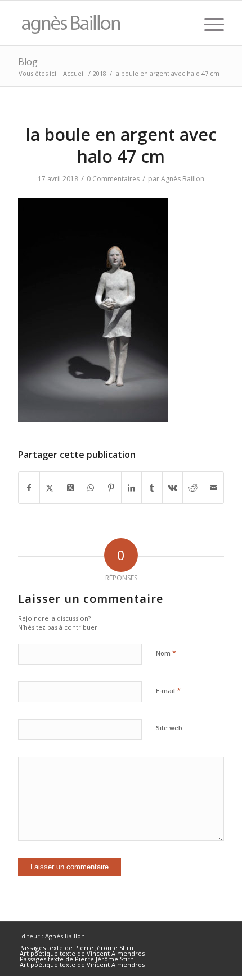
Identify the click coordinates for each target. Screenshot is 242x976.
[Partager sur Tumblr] (152, 487)
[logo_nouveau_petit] (100, 23)
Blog (28, 62)
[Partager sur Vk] (172, 487)
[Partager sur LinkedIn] (131, 487)
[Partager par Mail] (213, 487)
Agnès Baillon (182, 179)
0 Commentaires (113, 179)
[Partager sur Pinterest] (111, 487)
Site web (169, 727)
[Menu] (208, 23)
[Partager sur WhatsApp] (90, 487)
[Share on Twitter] (70, 487)
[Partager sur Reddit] (193, 487)
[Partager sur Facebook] (29, 487)
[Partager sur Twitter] (50, 487)
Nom (166, 653)
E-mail (168, 690)
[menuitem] (208, 23)
